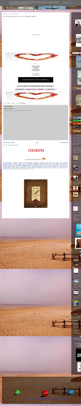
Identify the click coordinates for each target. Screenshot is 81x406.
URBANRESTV (76, 259)
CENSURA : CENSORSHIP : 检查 (21, 167)
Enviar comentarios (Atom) (13, 145)
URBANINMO (76, 300)
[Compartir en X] (22, 103)
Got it (70, 2)
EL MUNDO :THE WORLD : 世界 (34, 164)
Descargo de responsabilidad (42, 398)
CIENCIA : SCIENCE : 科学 (53, 166)
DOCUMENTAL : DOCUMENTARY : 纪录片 (38, 167)
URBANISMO (75, 326)
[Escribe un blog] (21, 103)
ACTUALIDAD (75, 323)
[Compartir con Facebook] (23, 103)
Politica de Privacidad (56, 398)
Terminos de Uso (29, 398)
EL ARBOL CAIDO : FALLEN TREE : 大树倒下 (57, 167)
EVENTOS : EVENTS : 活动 (35, 163)
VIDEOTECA (75, 331)
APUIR (75, 267)
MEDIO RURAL (76, 327)
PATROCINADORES (77, 333)
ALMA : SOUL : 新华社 (53, 163)
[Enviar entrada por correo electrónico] (17, 103)
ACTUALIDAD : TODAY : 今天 (12, 163)
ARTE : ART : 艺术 (49, 164)
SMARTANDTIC (76, 289)
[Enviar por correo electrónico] (20, 103)
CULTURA (75, 329)
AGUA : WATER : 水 (19, 164)
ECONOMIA (75, 324)
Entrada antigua (64, 142)
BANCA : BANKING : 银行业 (24, 165)
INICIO (74, 322)
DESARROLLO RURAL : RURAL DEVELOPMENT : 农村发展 (34, 166)
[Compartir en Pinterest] (24, 103)
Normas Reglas (66, 398)
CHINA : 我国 (49, 165)
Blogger (51, 401)
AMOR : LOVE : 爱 (38, 165)
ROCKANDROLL (76, 330)
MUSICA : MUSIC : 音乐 (9, 165)
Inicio (37, 142)
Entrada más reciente (8, 142)
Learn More (65, 2)
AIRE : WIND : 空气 (60, 164)
